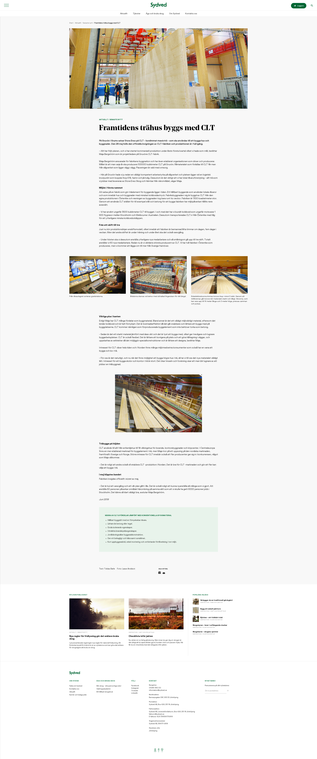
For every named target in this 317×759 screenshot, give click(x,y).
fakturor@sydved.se (156, 714)
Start (71, 23)
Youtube (134, 691)
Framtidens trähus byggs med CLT (107, 23)
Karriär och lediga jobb (78, 695)
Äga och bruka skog (155, 14)
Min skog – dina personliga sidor (108, 686)
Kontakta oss (191, 14)
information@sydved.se (158, 690)
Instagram (135, 688)
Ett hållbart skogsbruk (104, 692)
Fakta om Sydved (75, 686)
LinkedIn (134, 693)
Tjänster (136, 14)
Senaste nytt (88, 23)
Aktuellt (123, 14)
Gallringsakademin (103, 689)
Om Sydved (174, 14)
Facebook (135, 686)
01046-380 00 (155, 688)
